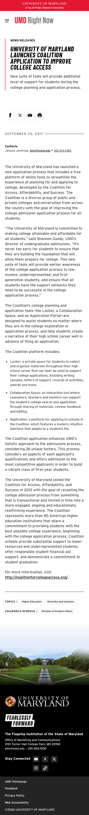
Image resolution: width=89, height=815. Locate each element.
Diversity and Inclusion (60, 601)
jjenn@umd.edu (40, 150)
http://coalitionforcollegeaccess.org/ (36, 577)
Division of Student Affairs (57, 611)
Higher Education (32, 601)
